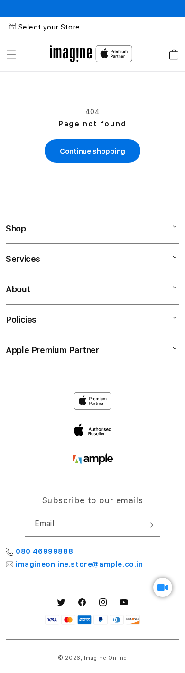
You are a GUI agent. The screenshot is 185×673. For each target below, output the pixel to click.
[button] (11, 54)
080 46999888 (44, 551)
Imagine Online (105, 658)
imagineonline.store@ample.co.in (79, 564)
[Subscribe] (149, 525)
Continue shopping (92, 151)
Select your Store (49, 27)
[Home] (70, 53)
